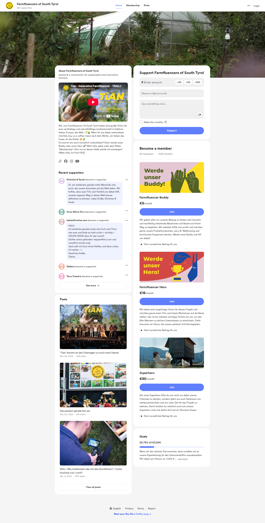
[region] (171, 102)
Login (256, 5)
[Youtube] (77, 161)
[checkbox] (151, 122)
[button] (119, 5)
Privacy (129, 508)
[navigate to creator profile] (9, 6)
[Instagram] (71, 161)
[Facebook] (65, 161)
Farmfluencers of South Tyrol (37, 4)
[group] (172, 205)
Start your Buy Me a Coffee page (131, 514)
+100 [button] (197, 82)
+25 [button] (179, 82)
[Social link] (60, 161)
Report (151, 508)
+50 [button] (188, 82)
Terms (140, 508)
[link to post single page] (93, 331)
